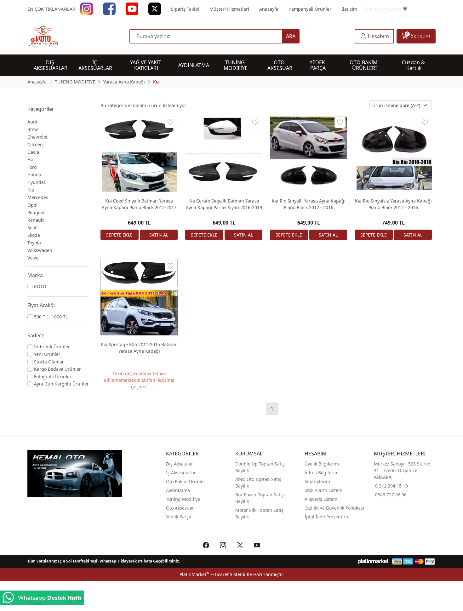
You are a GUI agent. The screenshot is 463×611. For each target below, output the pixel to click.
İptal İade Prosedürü (326, 517)
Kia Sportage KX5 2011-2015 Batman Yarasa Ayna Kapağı (139, 347)
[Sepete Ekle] (119, 235)
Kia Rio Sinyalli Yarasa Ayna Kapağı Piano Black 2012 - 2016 (309, 204)
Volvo (32, 258)
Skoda (33, 235)
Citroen (35, 144)
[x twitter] (154, 8)
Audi (32, 122)
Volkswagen (39, 250)
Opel (32, 205)
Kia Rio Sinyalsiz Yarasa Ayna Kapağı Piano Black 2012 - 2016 (393, 204)
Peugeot (36, 212)
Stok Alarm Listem (323, 490)
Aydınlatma (178, 490)
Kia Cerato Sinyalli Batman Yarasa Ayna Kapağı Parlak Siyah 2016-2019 (224, 204)
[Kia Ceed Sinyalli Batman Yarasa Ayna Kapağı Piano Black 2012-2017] (139, 153)
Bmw (32, 129)
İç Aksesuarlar (181, 473)
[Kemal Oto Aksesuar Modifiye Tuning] (78, 36)
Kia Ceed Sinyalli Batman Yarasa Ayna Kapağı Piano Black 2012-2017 (139, 204)
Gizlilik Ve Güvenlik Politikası (334, 508)
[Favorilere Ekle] (170, 122)
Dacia (33, 152)
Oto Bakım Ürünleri (186, 481)
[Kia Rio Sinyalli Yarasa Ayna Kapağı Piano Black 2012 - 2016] (308, 153)
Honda (34, 175)
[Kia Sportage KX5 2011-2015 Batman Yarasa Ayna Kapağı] (139, 297)
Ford (32, 167)
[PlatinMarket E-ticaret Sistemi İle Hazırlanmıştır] (373, 561)
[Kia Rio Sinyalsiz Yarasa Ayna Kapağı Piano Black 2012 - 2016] (393, 153)
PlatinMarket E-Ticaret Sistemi (212, 574)
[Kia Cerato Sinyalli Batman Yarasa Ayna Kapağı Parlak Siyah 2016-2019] (223, 153)
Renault (35, 220)
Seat (32, 228)
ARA (290, 36)
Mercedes (37, 197)
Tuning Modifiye (183, 499)
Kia (30, 190)
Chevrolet (37, 137)
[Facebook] (109, 8)
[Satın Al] (159, 235)
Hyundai (36, 182)
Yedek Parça (178, 517)
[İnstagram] (86, 8)
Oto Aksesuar (180, 508)
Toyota (34, 243)
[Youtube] (132, 8)
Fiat (31, 160)
